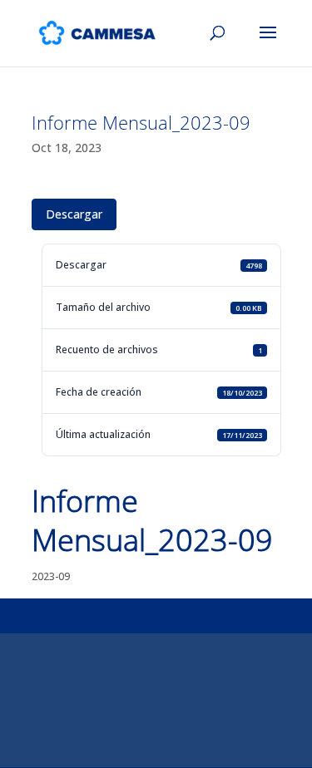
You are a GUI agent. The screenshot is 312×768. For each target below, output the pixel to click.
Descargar (74, 214)
